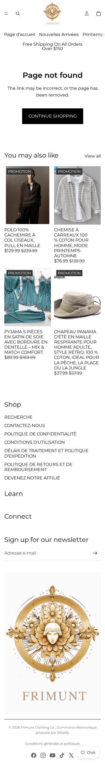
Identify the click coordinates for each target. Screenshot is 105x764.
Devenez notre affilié (32, 478)
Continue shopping (53, 116)
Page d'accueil (19, 34)
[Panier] (98, 13)
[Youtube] (52, 755)
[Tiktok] (62, 755)
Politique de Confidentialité (40, 433)
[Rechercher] (18, 13)
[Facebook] (33, 755)
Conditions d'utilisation (34, 442)
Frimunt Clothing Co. (38, 727)
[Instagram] (43, 755)
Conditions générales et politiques (52, 744)
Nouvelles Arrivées (59, 34)
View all (93, 156)
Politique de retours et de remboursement (38, 467)
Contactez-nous (24, 425)
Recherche (18, 417)
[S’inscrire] (95, 553)
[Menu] (6, 13)
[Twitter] (71, 755)
